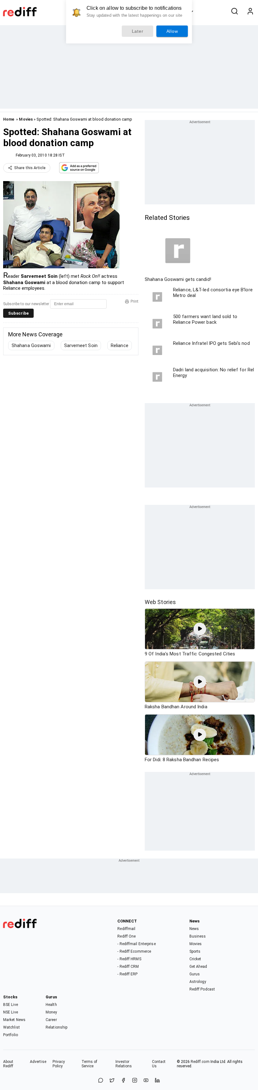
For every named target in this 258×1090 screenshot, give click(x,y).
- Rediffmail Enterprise (136, 944)
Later (137, 31)
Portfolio (10, 1035)
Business (197, 936)
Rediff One (126, 936)
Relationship (56, 1027)
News (194, 929)
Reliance (119, 345)
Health (51, 1004)
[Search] (234, 12)
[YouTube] (146, 1081)
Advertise (38, 1061)
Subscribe (18, 313)
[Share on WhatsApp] (100, 1081)
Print (134, 301)
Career (51, 1020)
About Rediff (8, 1063)
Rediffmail (126, 929)
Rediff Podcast (202, 989)
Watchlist (11, 1027)
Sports (195, 951)
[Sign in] (250, 12)
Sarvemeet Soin (81, 345)
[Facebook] (123, 1081)
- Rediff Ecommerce (134, 951)
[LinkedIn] (157, 1081)
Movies (26, 119)
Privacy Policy (59, 1063)
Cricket (195, 959)
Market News (14, 1020)
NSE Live (10, 1012)
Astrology (197, 981)
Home (8, 119)
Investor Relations (123, 1063)
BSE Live (10, 1004)
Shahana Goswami (31, 345)
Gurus (194, 974)
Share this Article (30, 168)
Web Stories (160, 602)
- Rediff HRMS (129, 959)
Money (51, 1012)
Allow (172, 31)
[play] (200, 629)
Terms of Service (89, 1063)
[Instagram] (134, 1081)
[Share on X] (112, 1081)
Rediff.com (200, 1061)
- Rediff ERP (127, 974)
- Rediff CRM (128, 966)
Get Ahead (198, 966)
